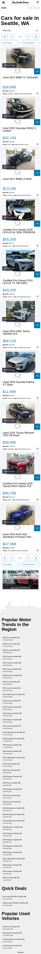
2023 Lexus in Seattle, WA (11, 689)
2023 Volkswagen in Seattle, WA (14, 733)
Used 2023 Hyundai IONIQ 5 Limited (19, 129)
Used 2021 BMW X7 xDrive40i (20, 77)
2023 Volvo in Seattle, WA (11, 771)
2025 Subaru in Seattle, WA (12, 721)
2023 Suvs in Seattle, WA (11, 651)
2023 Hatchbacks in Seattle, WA (13, 740)
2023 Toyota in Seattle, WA (12, 708)
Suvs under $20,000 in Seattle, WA (14, 898)
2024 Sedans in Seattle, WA (12, 677)
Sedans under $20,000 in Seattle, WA (15, 904)
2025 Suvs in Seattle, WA (11, 639)
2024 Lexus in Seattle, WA (11, 702)
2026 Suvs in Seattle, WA (11, 683)
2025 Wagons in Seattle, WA (12, 847)
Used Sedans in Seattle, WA (12, 934)
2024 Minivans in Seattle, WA (13, 828)
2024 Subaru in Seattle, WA (12, 752)
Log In (30, 8)
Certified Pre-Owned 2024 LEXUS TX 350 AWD (18, 281)
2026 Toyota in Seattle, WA (12, 670)
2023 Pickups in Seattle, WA (12, 835)
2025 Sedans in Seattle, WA (12, 715)
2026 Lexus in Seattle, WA (11, 803)
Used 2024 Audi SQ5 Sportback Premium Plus (17, 535)
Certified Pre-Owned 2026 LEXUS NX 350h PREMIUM (19, 231)
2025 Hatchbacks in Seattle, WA (13, 816)
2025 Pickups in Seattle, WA (12, 841)
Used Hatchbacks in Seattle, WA (13, 940)
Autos (3, 7)
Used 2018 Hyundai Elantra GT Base (18, 383)
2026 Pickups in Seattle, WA (12, 853)
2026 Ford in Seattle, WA (11, 879)
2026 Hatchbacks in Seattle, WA (13, 822)
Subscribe (37, 8)
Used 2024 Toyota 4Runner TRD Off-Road (18, 434)
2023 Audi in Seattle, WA (11, 765)
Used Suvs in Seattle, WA (11, 928)
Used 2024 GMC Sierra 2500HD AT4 (16, 332)
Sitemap (21, 952)
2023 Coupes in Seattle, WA (12, 872)
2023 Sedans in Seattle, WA (12, 746)
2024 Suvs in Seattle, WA (11, 645)
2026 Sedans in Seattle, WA (12, 790)
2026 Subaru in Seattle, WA (12, 866)
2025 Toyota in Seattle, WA (12, 664)
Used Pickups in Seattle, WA (12, 947)
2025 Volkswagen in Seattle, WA (14, 696)
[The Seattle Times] (20, 2)
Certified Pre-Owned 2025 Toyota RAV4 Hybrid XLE (18, 484)
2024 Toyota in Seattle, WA (12, 658)
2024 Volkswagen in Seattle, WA (14, 759)
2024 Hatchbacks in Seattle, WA (13, 809)
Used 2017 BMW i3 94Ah (17, 179)
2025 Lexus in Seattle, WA (11, 727)
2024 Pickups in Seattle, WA (12, 778)
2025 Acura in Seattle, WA (12, 784)
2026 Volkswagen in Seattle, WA (14, 860)
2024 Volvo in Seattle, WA (11, 797)
